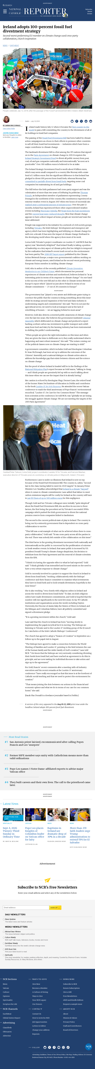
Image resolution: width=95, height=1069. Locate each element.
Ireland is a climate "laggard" (76, 489)
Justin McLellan (31, 844)
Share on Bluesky (72, 121)
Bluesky (44, 1047)
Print (90, 121)
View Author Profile (9, 128)
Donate (89, 13)
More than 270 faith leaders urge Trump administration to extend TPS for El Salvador (80, 835)
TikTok (68, 1047)
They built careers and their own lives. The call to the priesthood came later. (50, 784)
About (65, 1014)
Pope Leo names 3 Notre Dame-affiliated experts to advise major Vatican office (46, 770)
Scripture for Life (11, 818)
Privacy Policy (69, 1022)
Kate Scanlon (75, 847)
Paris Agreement (41, 155)
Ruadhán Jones (53, 841)
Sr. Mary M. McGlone (11, 841)
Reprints (36, 1034)
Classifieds (7, 1028)
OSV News (62, 841)
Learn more (14, 137)
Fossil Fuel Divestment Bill (54, 138)
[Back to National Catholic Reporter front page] (38, 12)
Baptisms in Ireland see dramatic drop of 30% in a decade (57, 832)
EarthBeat (14, 45)
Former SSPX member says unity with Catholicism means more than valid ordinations (49, 757)
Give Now (36, 984)
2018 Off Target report (54, 254)
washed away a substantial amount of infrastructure (48, 205)
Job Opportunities (39, 1022)
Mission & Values (70, 1018)
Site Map (69, 1054)
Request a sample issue (72, 1004)
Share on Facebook (76, 121)
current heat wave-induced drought (48, 214)
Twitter (49, 1047)
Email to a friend (86, 121)
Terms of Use (51, 1054)
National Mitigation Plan (36, 369)
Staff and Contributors (72, 1026)
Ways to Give (37, 996)
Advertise (7, 1036)
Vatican (28, 823)
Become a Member (40, 988)
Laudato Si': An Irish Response (48, 386)
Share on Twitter (81, 121)
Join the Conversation (10, 133)
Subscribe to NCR (70, 984)
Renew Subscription (71, 988)
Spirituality (7, 823)
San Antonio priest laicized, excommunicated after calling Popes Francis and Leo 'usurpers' (47, 743)
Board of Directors (70, 1030)
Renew (90, 11)
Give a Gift (67, 992)
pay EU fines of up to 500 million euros (44, 498)
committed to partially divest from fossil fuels (45, 181)
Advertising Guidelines (39, 1054)
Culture (6, 992)
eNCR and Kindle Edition (73, 1000)
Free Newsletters (70, 996)
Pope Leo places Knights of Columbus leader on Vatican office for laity (34, 834)
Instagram (63, 1047)
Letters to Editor (39, 1026)
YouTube (58, 1047)
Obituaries (7, 1032)
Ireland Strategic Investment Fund (40, 158)
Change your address (41, 1030)
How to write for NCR (41, 1018)
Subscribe (88, 9)
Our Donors (37, 1004)
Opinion (6, 996)
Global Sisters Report (11, 1018)
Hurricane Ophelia (49, 211)
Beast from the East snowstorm (75, 211)
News (5, 45)
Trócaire (38, 228)
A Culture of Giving (40, 992)
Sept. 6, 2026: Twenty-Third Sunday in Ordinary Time (11, 832)
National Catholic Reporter (88, 1046)
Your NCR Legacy (39, 1000)
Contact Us (36, 1014)
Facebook (54, 1047)
